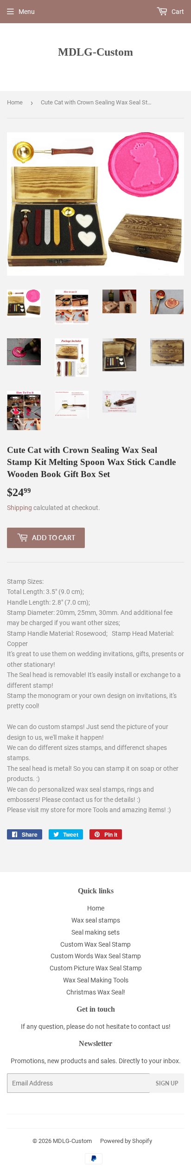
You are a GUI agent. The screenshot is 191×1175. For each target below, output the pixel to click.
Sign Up (167, 1083)
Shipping (19, 507)
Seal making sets (95, 932)
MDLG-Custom (95, 51)
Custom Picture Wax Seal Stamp (96, 968)
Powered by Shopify (126, 1140)
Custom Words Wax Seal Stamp (96, 956)
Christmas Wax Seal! (95, 992)
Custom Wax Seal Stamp (95, 944)
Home (15, 102)
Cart (177, 11)
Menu (27, 11)
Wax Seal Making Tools (95, 980)
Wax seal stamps (95, 920)
